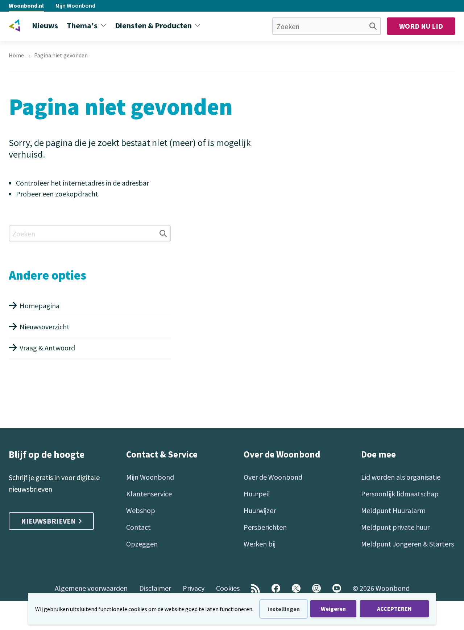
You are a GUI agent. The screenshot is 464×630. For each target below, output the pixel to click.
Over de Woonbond (273, 476)
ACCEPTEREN (394, 608)
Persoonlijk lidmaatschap (400, 493)
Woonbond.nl (26, 5)
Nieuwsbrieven (48, 520)
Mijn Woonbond (75, 5)
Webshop (140, 510)
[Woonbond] (14, 25)
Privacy (193, 588)
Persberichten (265, 527)
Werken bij (260, 543)
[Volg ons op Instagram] (316, 588)
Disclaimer (155, 588)
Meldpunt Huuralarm (393, 510)
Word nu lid (421, 26)
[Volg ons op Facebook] (276, 588)
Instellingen (284, 609)
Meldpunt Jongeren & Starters (407, 543)
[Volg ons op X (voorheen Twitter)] (296, 588)
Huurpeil (257, 493)
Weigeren (333, 608)
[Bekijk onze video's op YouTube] (336, 588)
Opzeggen (142, 543)
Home (16, 55)
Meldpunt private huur (395, 527)
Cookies (228, 588)
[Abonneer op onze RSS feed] (255, 588)
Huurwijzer (260, 510)
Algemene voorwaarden (91, 588)
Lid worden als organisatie (400, 476)
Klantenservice (149, 493)
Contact (138, 527)
